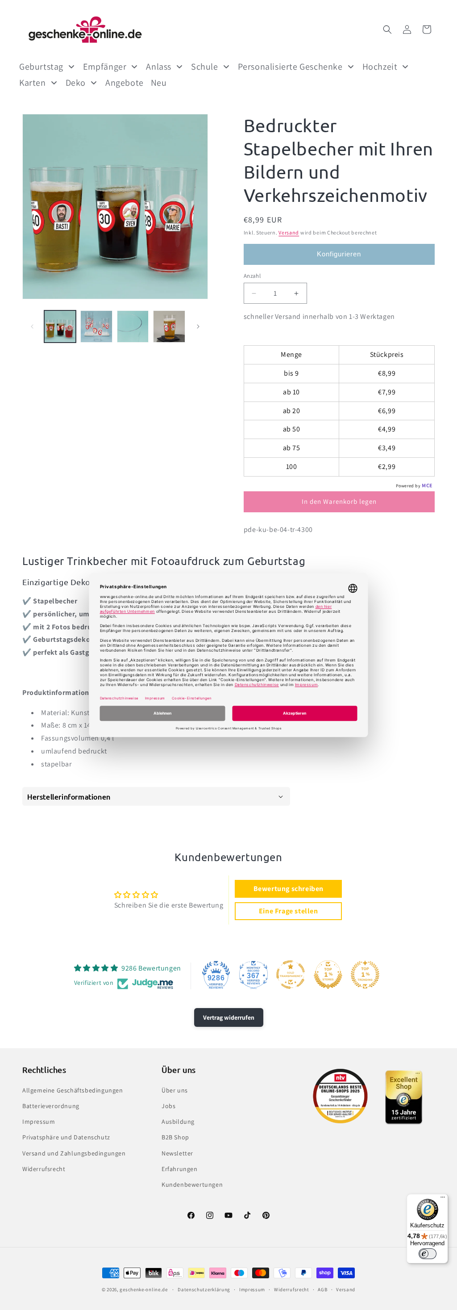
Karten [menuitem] (32, 82)
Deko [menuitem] (76, 82)
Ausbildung (178, 1121)
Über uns (175, 1090)
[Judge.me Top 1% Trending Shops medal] (365, 974)
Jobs (168, 1106)
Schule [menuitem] (204, 66)
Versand (288, 232)
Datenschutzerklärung (204, 1289)
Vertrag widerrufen (228, 1017)
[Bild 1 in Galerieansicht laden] (60, 326)
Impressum (38, 1121)
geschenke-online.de (143, 1289)
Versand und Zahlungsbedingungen (74, 1153)
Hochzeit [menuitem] (380, 66)
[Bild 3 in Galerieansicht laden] (133, 326)
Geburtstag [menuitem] (41, 66)
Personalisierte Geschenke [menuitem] (290, 66)
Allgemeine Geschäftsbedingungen (72, 1090)
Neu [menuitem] (159, 82)
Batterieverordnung (50, 1106)
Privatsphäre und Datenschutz (66, 1137)
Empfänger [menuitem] (104, 66)
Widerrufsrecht (43, 1169)
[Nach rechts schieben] (198, 326)
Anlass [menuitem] (158, 66)
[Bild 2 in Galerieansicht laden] (96, 326)
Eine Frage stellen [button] (288, 911)
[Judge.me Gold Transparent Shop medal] (290, 974)
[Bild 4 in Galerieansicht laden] (169, 326)
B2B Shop (175, 1137)
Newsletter (177, 1153)
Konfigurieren (339, 254)
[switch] (427, 1253)
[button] (387, 29)
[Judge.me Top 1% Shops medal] (328, 974)
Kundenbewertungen (192, 1184)
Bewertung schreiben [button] (288, 888)
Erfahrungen (180, 1169)
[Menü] (442, 1199)
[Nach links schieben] (32, 326)
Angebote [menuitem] (124, 82)
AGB (322, 1289)
